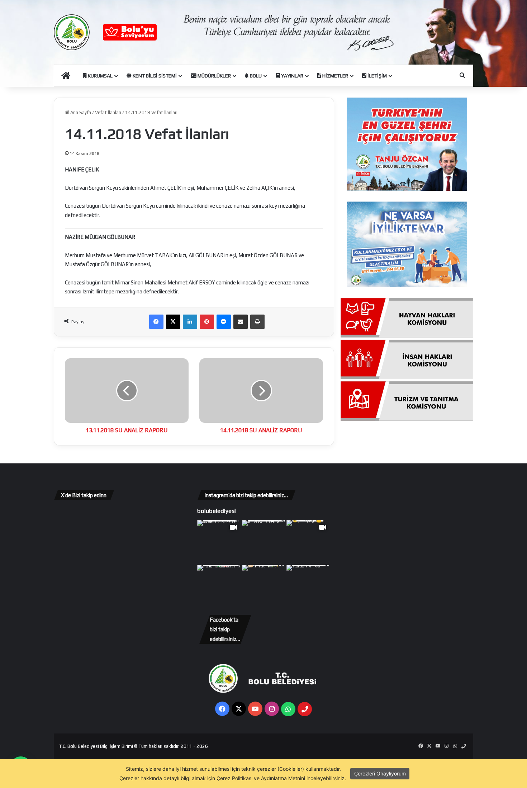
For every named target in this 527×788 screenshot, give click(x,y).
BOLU (255, 76)
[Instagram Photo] (263, 541)
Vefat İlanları (108, 112)
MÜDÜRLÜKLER (213, 76)
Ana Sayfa (80, 112)
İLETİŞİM (376, 76)
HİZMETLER (334, 76)
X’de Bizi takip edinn (83, 495)
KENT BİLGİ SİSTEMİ (154, 76)
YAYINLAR (291, 76)
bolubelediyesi (216, 510)
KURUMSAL (100, 76)
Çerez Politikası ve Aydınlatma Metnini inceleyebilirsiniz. (281, 778)
